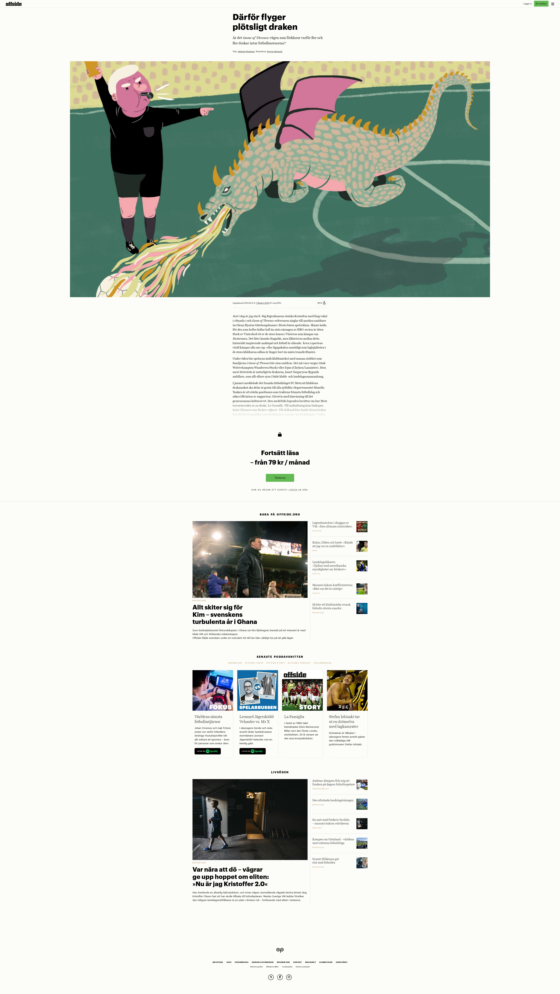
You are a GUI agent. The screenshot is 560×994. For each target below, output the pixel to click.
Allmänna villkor (272, 967)
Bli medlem (541, 3)
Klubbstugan (325, 962)
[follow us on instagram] (289, 977)
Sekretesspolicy (256, 967)
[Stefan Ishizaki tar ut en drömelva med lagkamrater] (347, 690)
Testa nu (280, 477)
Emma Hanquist (274, 51)
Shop (228, 962)
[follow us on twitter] (271, 977)
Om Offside (217, 962)
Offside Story (275, 663)
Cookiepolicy (287, 967)
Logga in (527, 3)
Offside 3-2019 (262, 303)
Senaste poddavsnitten (280, 656)
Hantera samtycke (303, 967)
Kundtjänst (342, 962)
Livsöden (280, 772)
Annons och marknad (263, 962)
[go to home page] (14, 4)
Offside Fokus (254, 663)
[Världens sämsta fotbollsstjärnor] (212, 690)
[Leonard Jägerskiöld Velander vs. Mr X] (257, 690)
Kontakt (297, 962)
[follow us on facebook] (280, 977)
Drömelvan (235, 663)
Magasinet (310, 962)
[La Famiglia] (302, 690)
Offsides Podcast (299, 663)
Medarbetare (283, 962)
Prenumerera (241, 962)
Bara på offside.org (280, 514)
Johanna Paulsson (246, 51)
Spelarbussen (323, 663)
